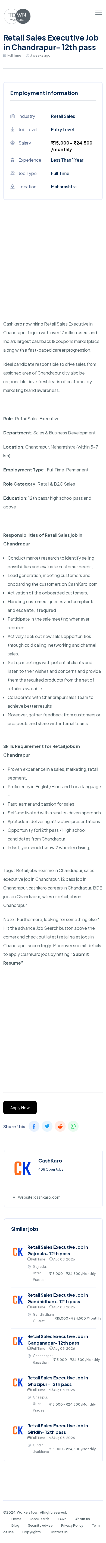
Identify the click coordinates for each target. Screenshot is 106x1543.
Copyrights (31, 1532)
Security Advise (40, 1525)
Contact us (58, 1532)
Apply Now (20, 1107)
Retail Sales (63, 116)
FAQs (62, 1519)
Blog (15, 1525)
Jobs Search (39, 1519)
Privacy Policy (72, 1525)
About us (82, 1519)
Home (16, 1519)
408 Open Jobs (50, 1169)
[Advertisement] (53, 266)
